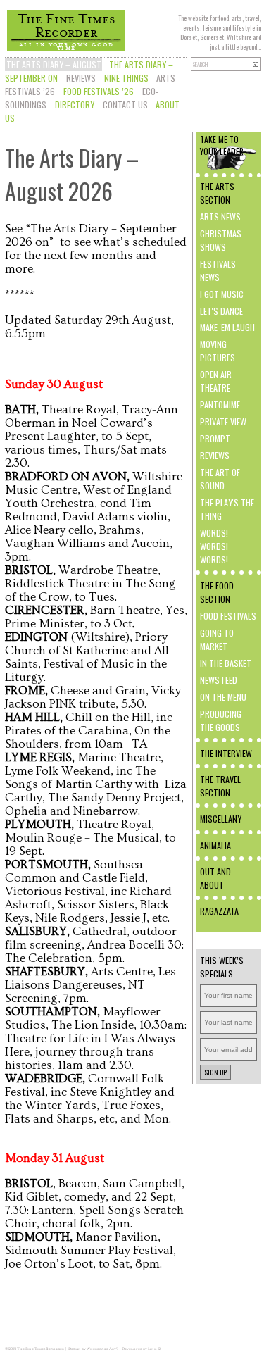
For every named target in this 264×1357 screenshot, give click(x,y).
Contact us (125, 104)
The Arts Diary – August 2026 (72, 174)
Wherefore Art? (102, 1348)
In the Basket (225, 663)
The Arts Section (217, 193)
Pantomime (220, 404)
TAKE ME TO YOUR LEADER (222, 145)
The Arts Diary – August (53, 64)
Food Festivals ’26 (98, 91)
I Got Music (222, 294)
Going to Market (217, 639)
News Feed (218, 680)
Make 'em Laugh (227, 327)
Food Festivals (228, 616)
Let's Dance (221, 311)
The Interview (226, 753)
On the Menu (223, 696)
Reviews (81, 78)
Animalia (215, 845)
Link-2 (154, 1348)
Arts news (220, 216)
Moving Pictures (217, 350)
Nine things (126, 78)
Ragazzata (219, 911)
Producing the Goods (220, 720)
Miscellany (220, 818)
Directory (74, 104)
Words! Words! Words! (214, 546)
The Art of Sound (220, 478)
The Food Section (217, 592)
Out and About (215, 878)
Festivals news (218, 270)
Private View (223, 421)
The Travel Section (220, 786)
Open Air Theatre (216, 381)
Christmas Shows (220, 240)
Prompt (215, 438)
